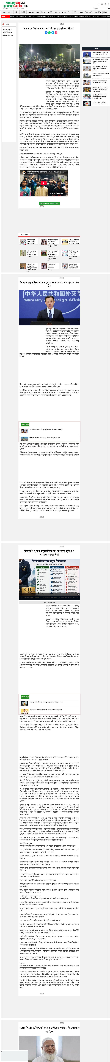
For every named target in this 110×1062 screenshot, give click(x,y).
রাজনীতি (22, 12)
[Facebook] (98, 5)
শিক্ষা (69, 12)
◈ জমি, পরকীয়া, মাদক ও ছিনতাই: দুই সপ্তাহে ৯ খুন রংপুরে (23, 16)
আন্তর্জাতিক (31, 12)
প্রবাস (81, 12)
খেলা (37, 12)
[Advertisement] (61, 5)
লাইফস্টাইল (98, 12)
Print (61, 23)
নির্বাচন (75, 12)
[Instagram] (108, 5)
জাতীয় (16, 12)
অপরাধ (64, 12)
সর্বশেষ (10, 12)
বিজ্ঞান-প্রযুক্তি (88, 12)
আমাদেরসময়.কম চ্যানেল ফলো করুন (49, 203)
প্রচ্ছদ (4, 12)
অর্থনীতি (50, 12)
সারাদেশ (57, 12)
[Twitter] (105, 5)
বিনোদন (43, 12)
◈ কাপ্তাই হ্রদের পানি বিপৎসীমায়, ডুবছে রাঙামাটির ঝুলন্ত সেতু (83, 16)
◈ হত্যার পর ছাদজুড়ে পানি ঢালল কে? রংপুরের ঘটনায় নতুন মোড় (52, 16)
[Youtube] (102, 5)
